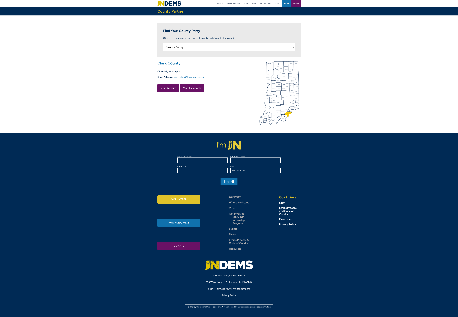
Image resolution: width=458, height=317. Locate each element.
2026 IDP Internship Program (239, 220)
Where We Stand (239, 202)
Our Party (235, 197)
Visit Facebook (192, 88)
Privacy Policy (287, 224)
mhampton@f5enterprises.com (189, 77)
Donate (179, 245)
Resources (235, 248)
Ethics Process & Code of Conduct (239, 241)
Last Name (237, 156)
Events (233, 228)
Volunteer (179, 199)
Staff (282, 202)
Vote (232, 208)
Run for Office (178, 222)
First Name (184, 156)
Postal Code (181, 166)
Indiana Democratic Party (169, 3)
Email (232, 166)
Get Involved (236, 213)
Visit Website (168, 88)
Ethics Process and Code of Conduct (288, 211)
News (232, 234)
